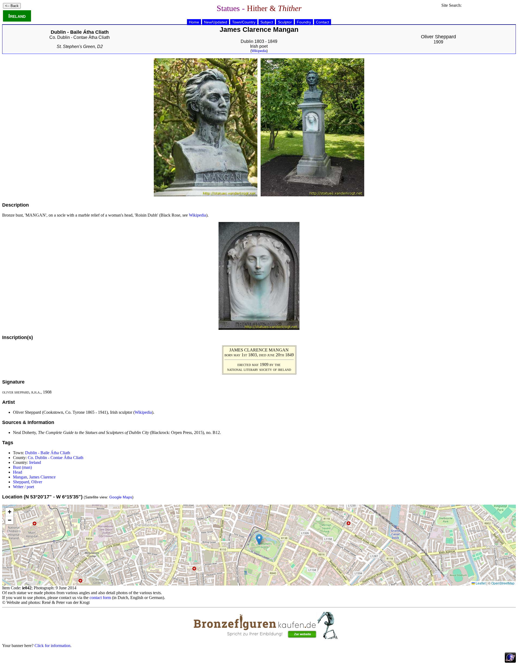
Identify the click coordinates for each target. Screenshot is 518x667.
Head (17, 472)
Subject (266, 22)
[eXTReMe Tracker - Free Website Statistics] (510, 661)
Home (194, 22)
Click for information (52, 645)
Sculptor (285, 22)
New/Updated (215, 22)
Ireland (17, 16)
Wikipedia (259, 51)
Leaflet (480, 583)
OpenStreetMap (502, 583)
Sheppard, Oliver (27, 482)
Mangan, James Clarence (34, 477)
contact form (100, 597)
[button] (259, 539)
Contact (322, 22)
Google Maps (120, 497)
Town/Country (243, 22)
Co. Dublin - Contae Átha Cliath (79, 37)
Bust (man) (22, 467)
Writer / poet (23, 486)
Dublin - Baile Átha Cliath (47, 452)
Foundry (304, 22)
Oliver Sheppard (438, 36)
